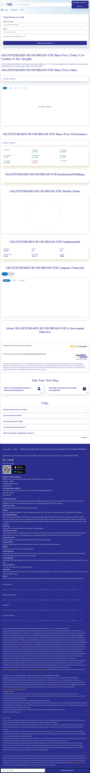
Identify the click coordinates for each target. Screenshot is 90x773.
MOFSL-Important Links (24, 572)
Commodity (81, 553)
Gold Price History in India (34, 560)
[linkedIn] (12, 461)
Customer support (27, 549)
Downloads (30, 578)
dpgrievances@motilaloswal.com (36, 669)
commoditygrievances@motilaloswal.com (15, 689)
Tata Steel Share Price (24, 533)
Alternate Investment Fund (69, 501)
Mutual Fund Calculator (17, 519)
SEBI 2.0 (43, 578)
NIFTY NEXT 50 (45, 512)
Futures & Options (37, 553)
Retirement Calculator (58, 517)
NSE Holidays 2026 (8, 560)
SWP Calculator (40, 519)
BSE (4, 572)
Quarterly (11, 274)
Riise (31, 528)
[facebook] (4, 461)
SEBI (10, 572)
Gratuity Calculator (77, 519)
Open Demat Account (79, 2)
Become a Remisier (54, 544)
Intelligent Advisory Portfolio (44, 501)
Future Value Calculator (63, 519)
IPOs (45, 553)
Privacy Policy (60, 578)
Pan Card (9, 567)
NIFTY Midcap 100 (56, 512)
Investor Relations (38, 572)
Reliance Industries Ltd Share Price (60, 535)
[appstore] (18, 467)
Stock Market (16, 553)
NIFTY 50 (5, 512)
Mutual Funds (17, 501)
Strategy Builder (38, 528)
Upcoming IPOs (7, 501)
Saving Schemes (27, 567)
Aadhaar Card (17, 567)
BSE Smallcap (28, 512)
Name (5, 29)
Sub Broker (66, 553)
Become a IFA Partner (40, 544)
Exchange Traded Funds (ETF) (47, 503)
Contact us (6, 549)
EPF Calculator (50, 519)
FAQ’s (12, 549)
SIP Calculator (7, 517)
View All (83, 437)
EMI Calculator (30, 519)
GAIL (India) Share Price (59, 533)
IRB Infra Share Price (9, 535)
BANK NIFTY (20, 512)
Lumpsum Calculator (72, 517)
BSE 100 (71, 512)
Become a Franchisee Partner (24, 544)
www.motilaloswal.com (76, 762)
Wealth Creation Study (10, 574)
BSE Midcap (36, 512)
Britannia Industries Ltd (42, 535)
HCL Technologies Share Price (25, 535)
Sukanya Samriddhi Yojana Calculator (32, 521)
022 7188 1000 (7, 495)
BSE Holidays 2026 (20, 560)
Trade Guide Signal (18, 528)
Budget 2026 (6, 553)
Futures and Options (31, 508)
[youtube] (10, 461)
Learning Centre (19, 540)
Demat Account (25, 553)
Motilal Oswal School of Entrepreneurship (37, 540)
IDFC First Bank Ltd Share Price (76, 533)
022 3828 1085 (7, 486)
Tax (4, 567)
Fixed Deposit (22, 503)
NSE (7, 572)
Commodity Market (18, 508)
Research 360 (7, 528)
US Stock (59, 553)
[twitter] (7, 461)
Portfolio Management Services (12, 556)
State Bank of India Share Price (41, 533)
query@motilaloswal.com (10, 484)
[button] (15, 4)
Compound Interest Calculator (40, 517)
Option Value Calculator (75, 521)
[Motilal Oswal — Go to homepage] (9, 4)
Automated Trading (29, 556)
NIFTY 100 (65, 512)
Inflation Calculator (51, 521)
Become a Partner (8, 544)
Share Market (7, 508)
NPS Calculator (62, 521)
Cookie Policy (56, 572)
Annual (5, 274)
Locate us (18, 549)
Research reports (8, 540)
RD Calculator (26, 517)
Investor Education (66, 572)
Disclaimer (47, 572)
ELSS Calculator (15, 521)
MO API (27, 528)
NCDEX (14, 572)
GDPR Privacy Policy (20, 578)
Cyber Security (69, 578)
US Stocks (57, 501)
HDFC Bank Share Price (9, 533)
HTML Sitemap (79, 578)
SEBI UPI (79, 6)
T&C (24, 36)
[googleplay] (18, 472)
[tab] (5, 88)
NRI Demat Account (29, 501)
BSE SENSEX (12, 512)
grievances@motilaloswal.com (12, 669)
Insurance (60, 503)
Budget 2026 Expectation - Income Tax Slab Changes (59, 560)
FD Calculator (16, 517)
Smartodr (37, 578)
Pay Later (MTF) (31, 503)
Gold (71, 553)
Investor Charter (8, 578)
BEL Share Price (76, 535)
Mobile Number (8, 22)
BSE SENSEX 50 (78, 512)
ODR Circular (50, 578)
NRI (75, 553)
